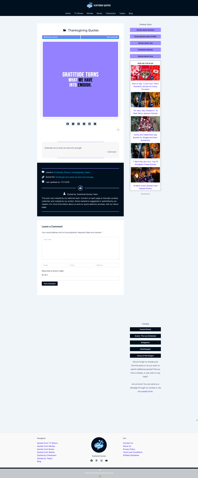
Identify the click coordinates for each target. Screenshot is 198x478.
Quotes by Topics (44, 458)
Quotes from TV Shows (47, 443)
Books (99, 13)
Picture (67, 172)
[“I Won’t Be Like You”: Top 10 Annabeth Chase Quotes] (145, 150)
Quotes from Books (45, 449)
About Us (127, 446)
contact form (147, 391)
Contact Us (128, 443)
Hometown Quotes (145, 50)
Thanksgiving (77, 172)
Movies (90, 13)
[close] (100, 470)
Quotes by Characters (46, 455)
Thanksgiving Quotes (83, 30)
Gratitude (58, 172)
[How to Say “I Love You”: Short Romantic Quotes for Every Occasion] (145, 73)
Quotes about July (145, 43)
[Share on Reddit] (89, 124)
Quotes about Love (145, 56)
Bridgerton (145, 342)
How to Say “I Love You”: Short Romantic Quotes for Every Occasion (145, 86)
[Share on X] (73, 124)
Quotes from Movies (46, 446)
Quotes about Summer (145, 30)
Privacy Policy (129, 449)
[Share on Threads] (84, 124)
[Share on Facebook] (67, 124)
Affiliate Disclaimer (131, 455)
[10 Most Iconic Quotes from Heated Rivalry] (145, 174)
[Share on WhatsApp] (95, 124)
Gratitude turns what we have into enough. (75, 177)
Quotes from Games (46, 452)
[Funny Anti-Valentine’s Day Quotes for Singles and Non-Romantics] (145, 123)
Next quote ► (112, 37)
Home (68, 13)
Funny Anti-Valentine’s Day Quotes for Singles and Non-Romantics (145, 137)
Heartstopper (145, 349)
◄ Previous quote (51, 37)
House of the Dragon (145, 356)
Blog (131, 13)
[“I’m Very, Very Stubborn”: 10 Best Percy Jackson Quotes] (145, 99)
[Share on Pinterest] (78, 124)
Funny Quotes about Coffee (145, 36)
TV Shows (78, 13)
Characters (111, 13)
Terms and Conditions (132, 452)
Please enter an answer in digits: (53, 271)
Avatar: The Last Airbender (145, 336)
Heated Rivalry (145, 329)
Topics (122, 13)
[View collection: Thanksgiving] (64, 30)
